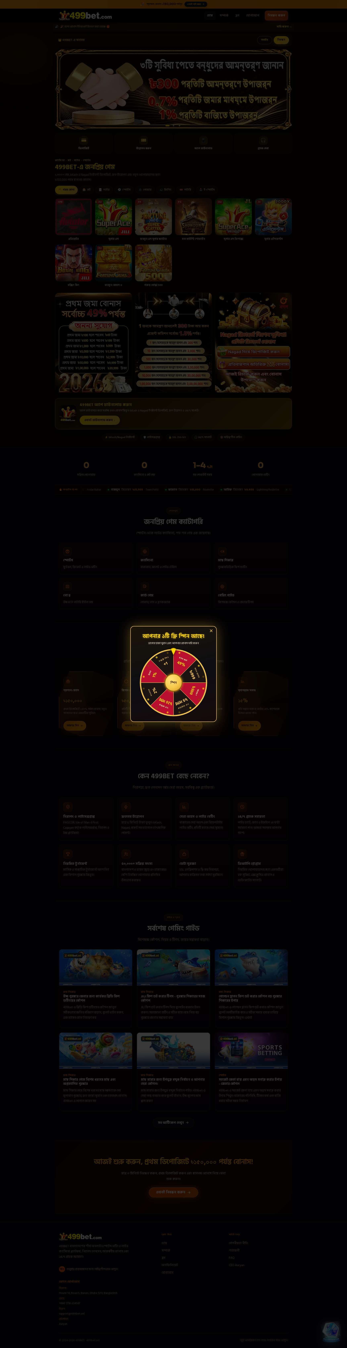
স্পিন (173, 682)
